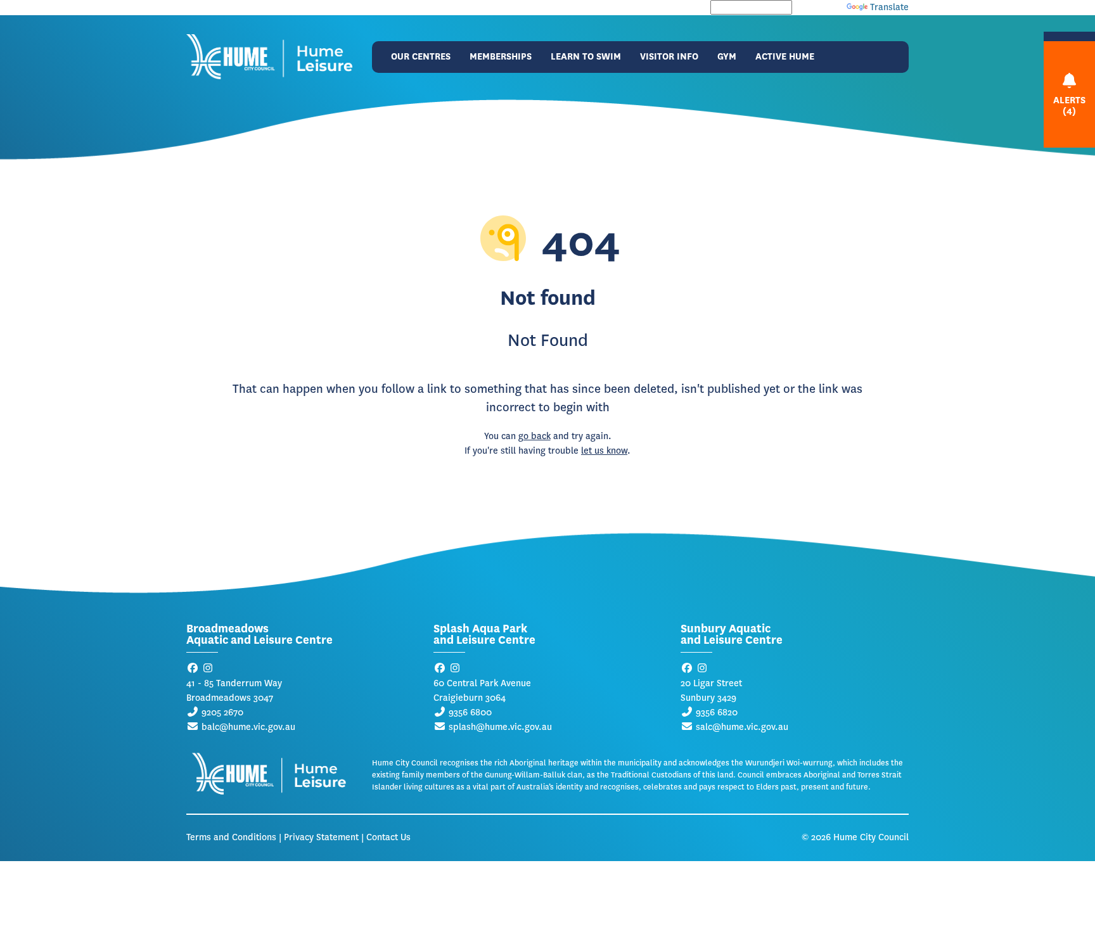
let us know (604, 451)
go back (534, 436)
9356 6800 (470, 712)
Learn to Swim (586, 57)
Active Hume (784, 57)
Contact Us (388, 837)
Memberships (501, 57)
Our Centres (421, 57)
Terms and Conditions (231, 837)
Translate (889, 7)
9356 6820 (717, 712)
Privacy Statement (321, 837)
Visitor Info (669, 57)
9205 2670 (222, 712)
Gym (726, 57)
